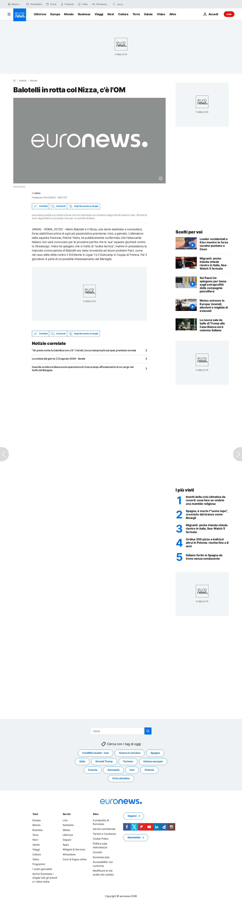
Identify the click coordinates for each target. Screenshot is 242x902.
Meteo (66, 829)
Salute (148, 14)
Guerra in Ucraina (129, 752)
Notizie (22, 81)
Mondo (69, 14)
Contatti (97, 852)
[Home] (14, 80)
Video (161, 14)
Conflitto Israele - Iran (95, 752)
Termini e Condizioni (104, 833)
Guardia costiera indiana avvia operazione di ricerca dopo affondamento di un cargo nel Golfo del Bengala (83, 368)
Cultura (123, 14)
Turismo (128, 761)
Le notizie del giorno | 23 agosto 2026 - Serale (58, 358)
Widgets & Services (74, 849)
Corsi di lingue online (74, 859)
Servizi (67, 814)
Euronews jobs (101, 856)
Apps (66, 844)
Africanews (69, 854)
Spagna (155, 752)
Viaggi (99, 14)
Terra (136, 14)
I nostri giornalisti (42, 869)
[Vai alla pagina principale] (19, 14)
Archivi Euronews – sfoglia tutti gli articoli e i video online (44, 877)
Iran (132, 769)
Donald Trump (104, 761)
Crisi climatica (121, 778)
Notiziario (68, 824)
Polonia (149, 769)
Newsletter (134, 837)
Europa (55, 14)
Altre (96, 814)
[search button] (114, 4)
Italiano (14, 4)
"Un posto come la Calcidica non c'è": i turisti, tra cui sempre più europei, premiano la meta (84, 350)
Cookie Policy (100, 838)
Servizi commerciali (104, 828)
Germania (113, 769)
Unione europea (153, 761)
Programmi (38, 864)
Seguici (67, 839)
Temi (35, 814)
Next (111, 14)
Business (84, 14)
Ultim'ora (40, 14)
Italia (82, 761)
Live (229, 14)
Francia (92, 769)
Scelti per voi (189, 232)
